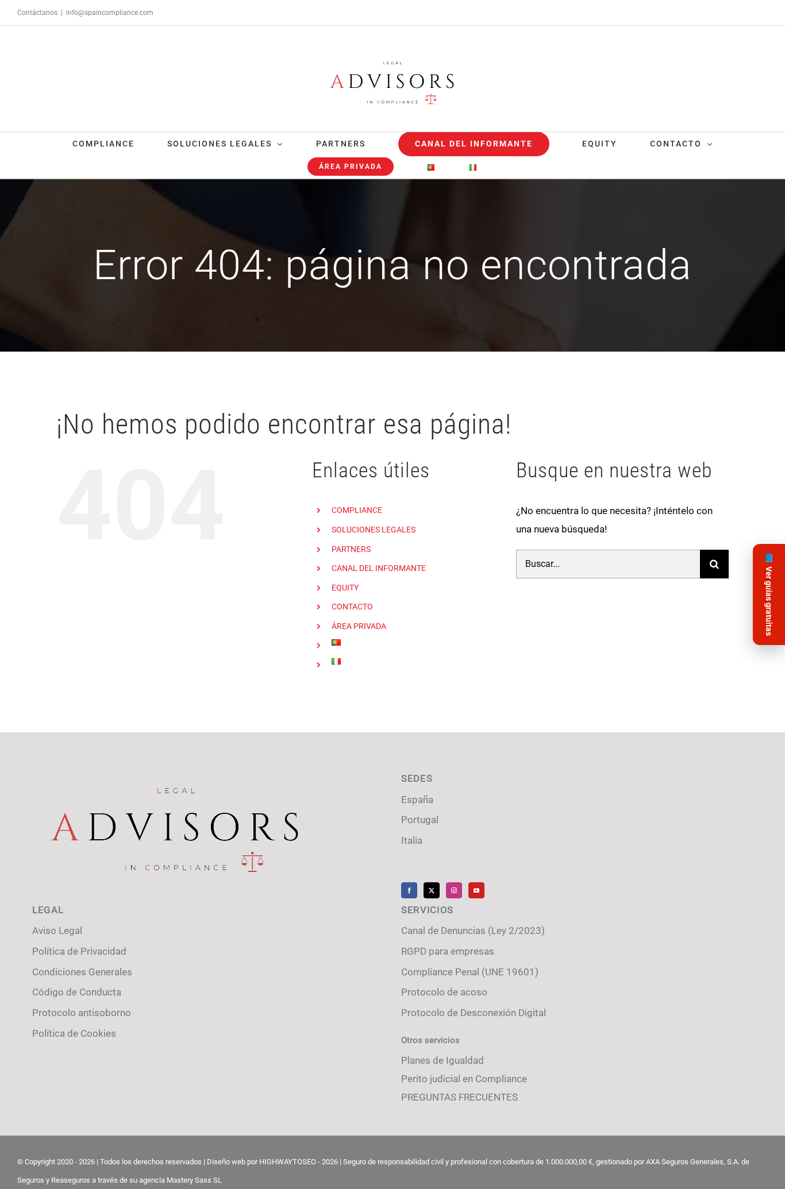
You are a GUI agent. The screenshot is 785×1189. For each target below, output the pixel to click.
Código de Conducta (76, 992)
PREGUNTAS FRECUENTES (459, 1097)
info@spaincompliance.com (109, 13)
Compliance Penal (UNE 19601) (469, 972)
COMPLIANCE (357, 510)
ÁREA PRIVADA (359, 626)
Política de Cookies (74, 1033)
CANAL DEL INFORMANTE (379, 568)
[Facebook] (409, 890)
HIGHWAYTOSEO (287, 1161)
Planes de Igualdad (442, 1060)
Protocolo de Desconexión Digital (473, 1012)
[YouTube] (476, 890)
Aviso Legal (57, 930)
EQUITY (345, 587)
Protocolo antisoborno (81, 1012)
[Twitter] (432, 890)
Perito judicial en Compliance (464, 1078)
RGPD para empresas (447, 951)
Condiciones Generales (82, 972)
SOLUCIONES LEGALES (373, 529)
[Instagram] (454, 890)
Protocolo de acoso (444, 992)
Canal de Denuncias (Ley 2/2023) (473, 930)
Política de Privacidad (79, 951)
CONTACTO (352, 606)
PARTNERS (351, 549)
